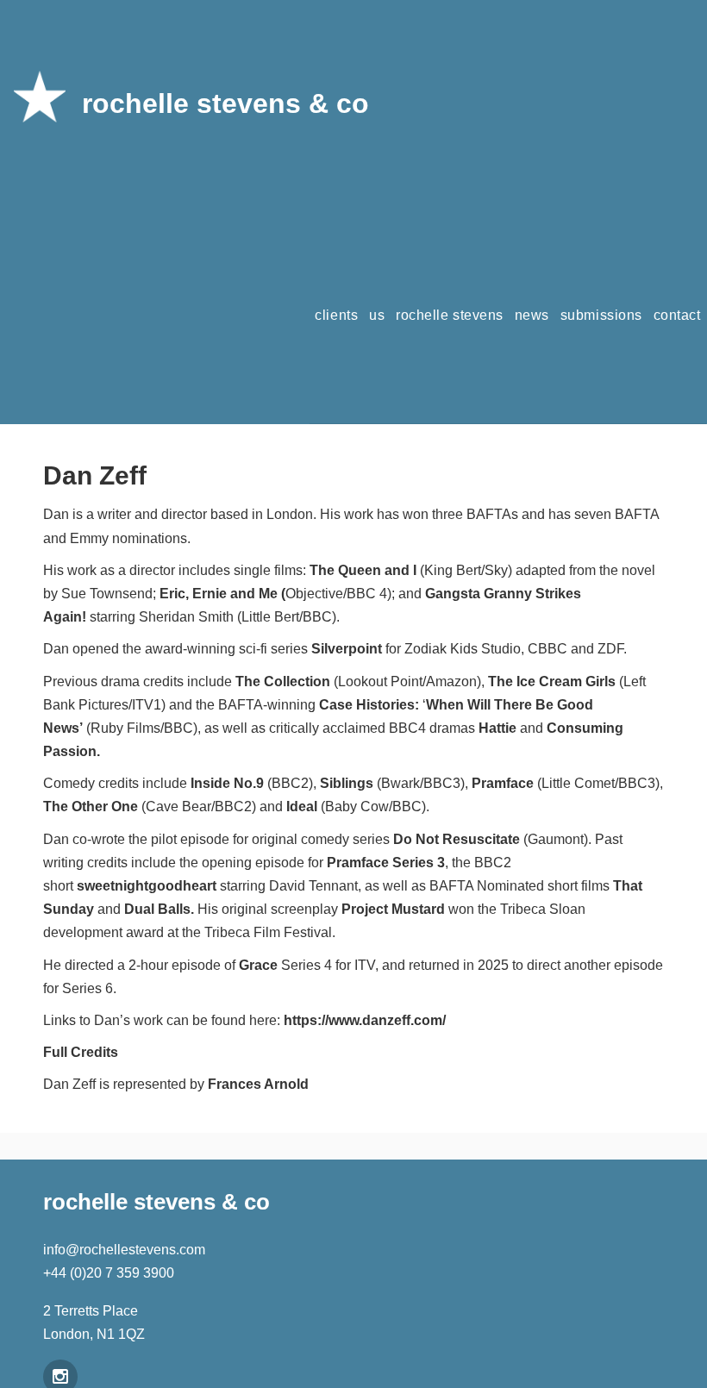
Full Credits (80, 1052)
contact (677, 315)
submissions (601, 315)
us (377, 315)
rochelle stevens (450, 315)
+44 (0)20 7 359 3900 (108, 1273)
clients (336, 315)
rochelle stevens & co (225, 103)
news (532, 315)
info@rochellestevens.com (124, 1249)
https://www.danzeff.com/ (365, 1020)
